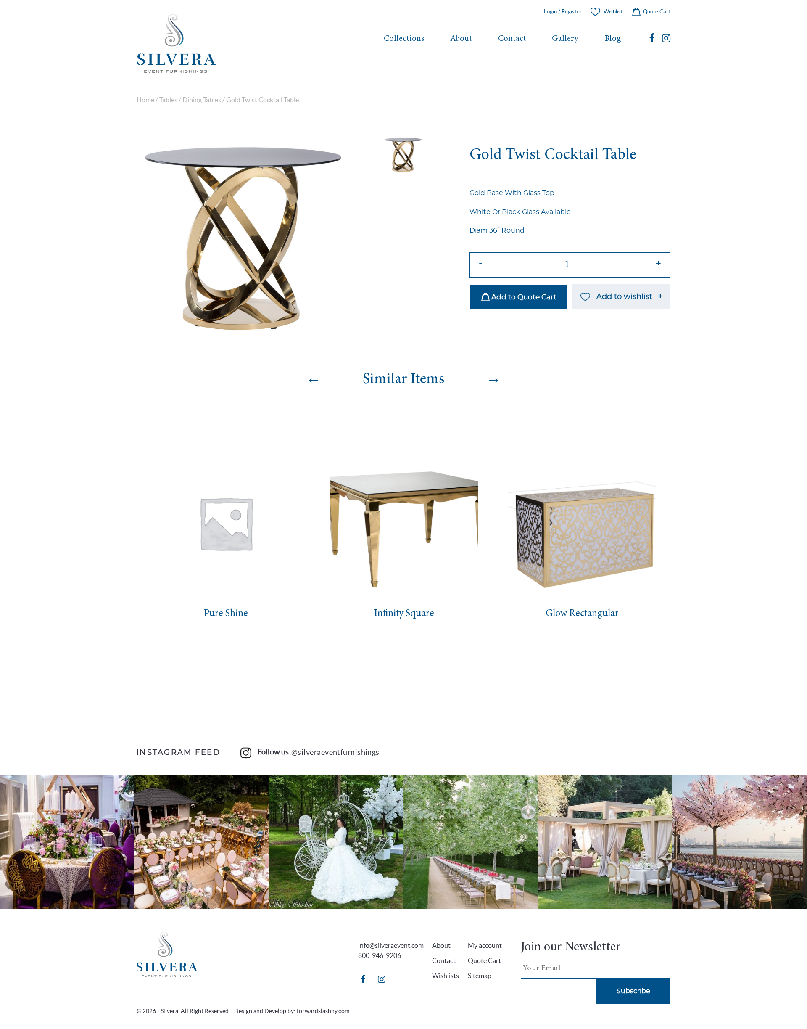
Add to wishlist (624, 297)
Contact (512, 39)
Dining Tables (201, 99)
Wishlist (613, 11)
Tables (168, 99)
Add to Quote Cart (523, 297)
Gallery (565, 39)
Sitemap (479, 975)
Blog (612, 39)
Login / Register (563, 11)
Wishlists (445, 975)
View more (67, 842)
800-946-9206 (379, 955)
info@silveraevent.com (391, 945)
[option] (241, 239)
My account (485, 945)
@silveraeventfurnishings (335, 752)
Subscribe (633, 991)
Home (145, 99)
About (461, 39)
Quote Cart (656, 11)
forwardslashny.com (323, 1011)
